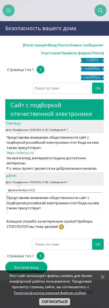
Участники (51, 53)
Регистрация (35, 45)
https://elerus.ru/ (20, 152)
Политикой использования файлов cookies (50, 292)
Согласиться (54, 302)
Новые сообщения (86, 45)
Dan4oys (13, 123)
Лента (63, 45)
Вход (52, 45)
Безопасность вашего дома (40, 28)
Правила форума (76, 53)
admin (11, 175)
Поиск (97, 53)
